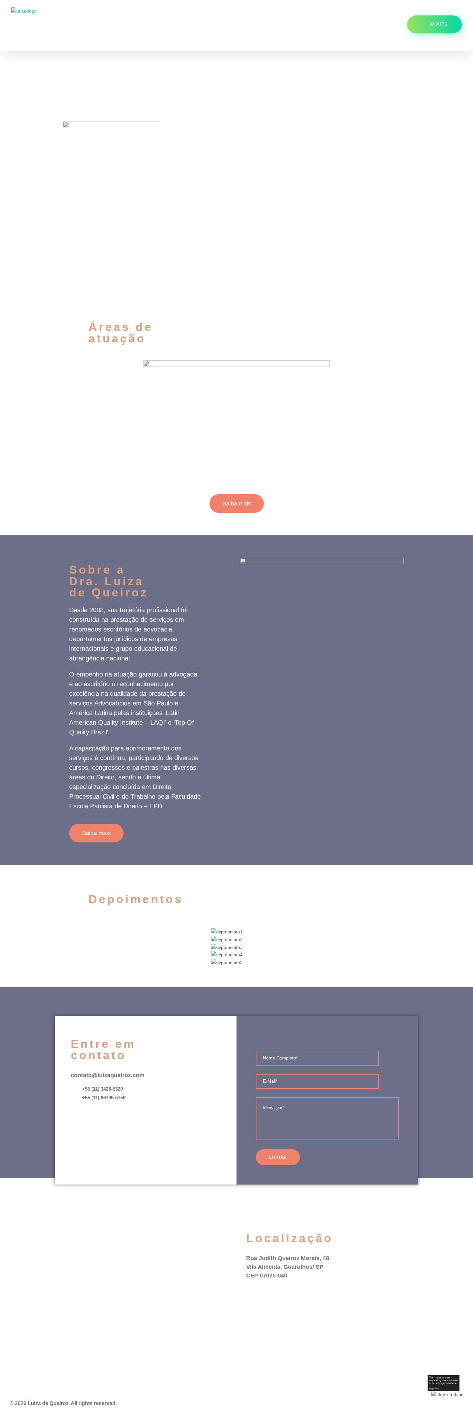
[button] (91, 943)
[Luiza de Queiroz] (59, 25)
